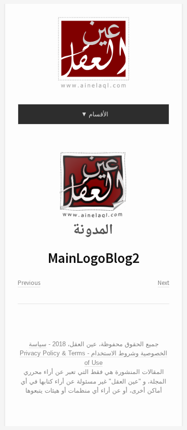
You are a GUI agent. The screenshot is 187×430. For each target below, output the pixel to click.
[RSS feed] (76, 324)
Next (163, 283)
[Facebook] (87, 324)
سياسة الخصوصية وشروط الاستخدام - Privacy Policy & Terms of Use (93, 353)
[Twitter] (94, 324)
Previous (29, 283)
